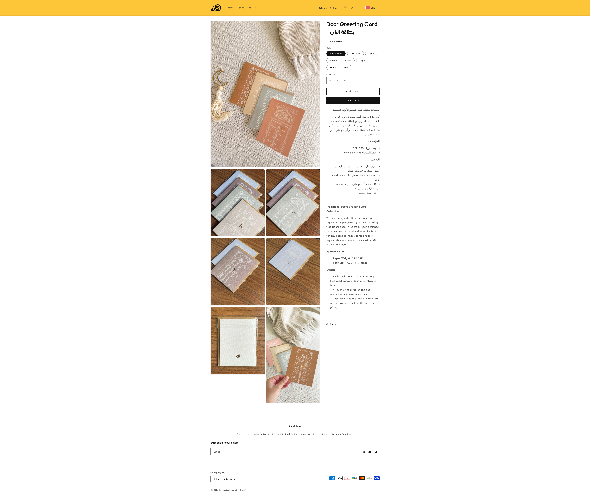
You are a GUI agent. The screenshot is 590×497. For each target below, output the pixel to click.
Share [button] (333, 323)
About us (305, 434)
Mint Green (336, 53)
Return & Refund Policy (284, 434)
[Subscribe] (262, 451)
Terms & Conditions (342, 434)
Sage (362, 60)
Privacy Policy (321, 434)
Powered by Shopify (238, 490)
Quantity (330, 74)
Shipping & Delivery (258, 434)
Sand (371, 53)
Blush (348, 60)
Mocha (333, 60)
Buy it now (353, 100)
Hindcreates (224, 490)
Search (240, 434)
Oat (346, 67)
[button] (251, 7)
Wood (333, 67)
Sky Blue (355, 53)
